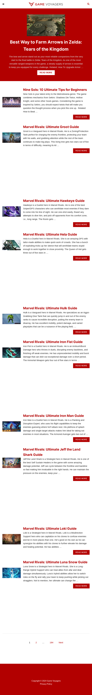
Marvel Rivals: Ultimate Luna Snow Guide (55, 562)
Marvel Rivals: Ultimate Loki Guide (50, 529)
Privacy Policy (46, 684)
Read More (47, 73)
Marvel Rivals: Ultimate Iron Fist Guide (53, 342)
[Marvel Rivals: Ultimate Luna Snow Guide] (11, 574)
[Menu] (3, 4)
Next (61, 642)
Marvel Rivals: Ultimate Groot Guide (51, 127)
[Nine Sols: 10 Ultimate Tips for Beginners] (11, 103)
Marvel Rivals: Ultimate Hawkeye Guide (54, 201)
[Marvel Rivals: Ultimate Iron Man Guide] (11, 427)
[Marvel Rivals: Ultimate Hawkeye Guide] (11, 212)
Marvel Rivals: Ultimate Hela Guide (50, 234)
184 (51, 642)
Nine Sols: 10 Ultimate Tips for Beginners (55, 90)
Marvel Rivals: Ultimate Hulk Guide (50, 308)
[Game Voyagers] (46, 4)
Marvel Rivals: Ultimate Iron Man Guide (53, 416)
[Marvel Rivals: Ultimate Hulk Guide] (11, 320)
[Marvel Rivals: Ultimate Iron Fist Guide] (11, 353)
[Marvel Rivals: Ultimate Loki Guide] (11, 540)
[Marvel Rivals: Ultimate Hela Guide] (11, 246)
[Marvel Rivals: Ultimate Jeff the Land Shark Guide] (11, 464)
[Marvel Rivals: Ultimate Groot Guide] (11, 138)
